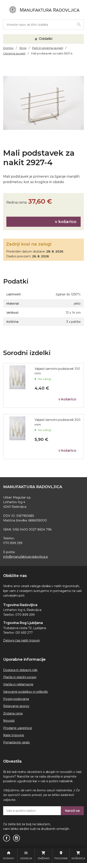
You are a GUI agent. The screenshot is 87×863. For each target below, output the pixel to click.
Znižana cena (13, 713)
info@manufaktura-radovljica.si (25, 557)
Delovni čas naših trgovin (21, 640)
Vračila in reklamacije (18, 684)
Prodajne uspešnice (17, 728)
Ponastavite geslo (16, 742)
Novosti (9, 721)
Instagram (16, 838)
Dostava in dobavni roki (20, 670)
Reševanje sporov (16, 706)
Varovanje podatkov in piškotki (25, 692)
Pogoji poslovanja (16, 699)
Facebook (6, 838)
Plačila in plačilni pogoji (19, 677)
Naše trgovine (13, 735)
